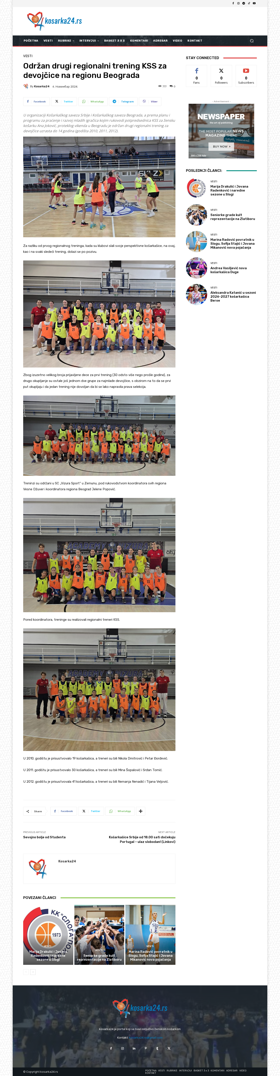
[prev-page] (26, 972)
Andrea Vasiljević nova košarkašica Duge (228, 270)
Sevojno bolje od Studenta (44, 837)
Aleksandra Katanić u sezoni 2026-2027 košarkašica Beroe (233, 296)
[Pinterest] (146, 1048)
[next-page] (33, 972)
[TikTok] (249, 3)
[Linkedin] (134, 1048)
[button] (252, 41)
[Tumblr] (157, 1048)
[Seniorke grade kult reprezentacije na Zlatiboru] (99, 935)
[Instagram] (238, 3)
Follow (221, 68)
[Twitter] (169, 1048)
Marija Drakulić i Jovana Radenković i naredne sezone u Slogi (48, 956)
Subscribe (246, 68)
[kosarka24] (26, 86)
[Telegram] (243, 3)
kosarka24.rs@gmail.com (146, 1037)
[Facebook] (233, 3)
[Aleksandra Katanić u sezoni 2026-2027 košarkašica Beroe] (196, 294)
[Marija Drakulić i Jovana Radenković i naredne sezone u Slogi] (48, 935)
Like (196, 68)
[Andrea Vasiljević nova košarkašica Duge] (196, 268)
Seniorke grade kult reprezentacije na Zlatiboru (99, 958)
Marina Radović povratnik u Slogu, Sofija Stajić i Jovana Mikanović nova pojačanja (150, 956)
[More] (140, 811)
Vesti (27, 56)
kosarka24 (42, 86)
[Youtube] (254, 3)
